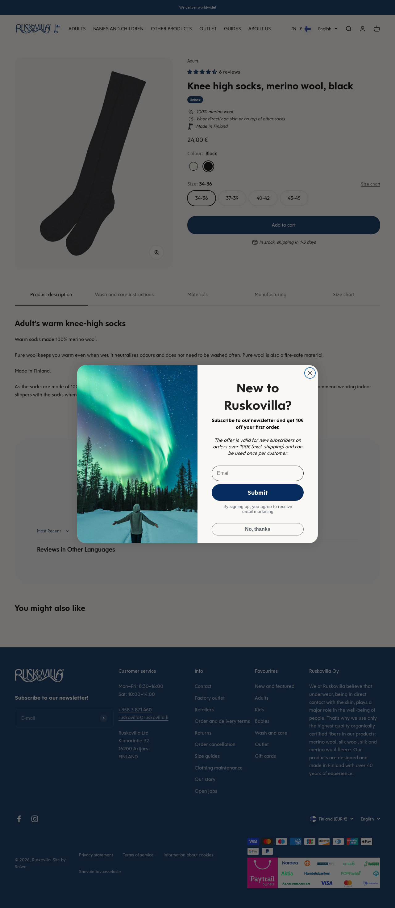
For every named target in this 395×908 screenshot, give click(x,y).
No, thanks (257, 529)
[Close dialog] (310, 373)
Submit (257, 492)
